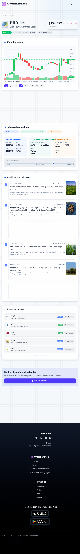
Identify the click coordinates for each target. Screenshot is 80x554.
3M (32, 86)
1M (26, 86)
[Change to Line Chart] (10, 85)
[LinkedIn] (45, 438)
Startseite (5, 15)
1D (16, 86)
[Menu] (76, 4)
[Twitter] (36, 438)
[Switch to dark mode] (71, 4)
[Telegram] (50, 438)
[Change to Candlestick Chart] (6, 85)
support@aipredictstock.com (40, 446)
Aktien (13, 15)
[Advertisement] (40, 107)
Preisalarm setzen (41, 381)
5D (21, 86)
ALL (42, 86)
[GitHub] (41, 438)
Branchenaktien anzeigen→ (40, 356)
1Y (37, 86)
